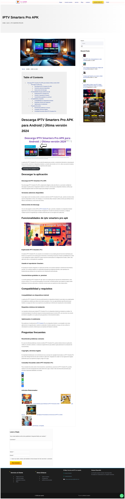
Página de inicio (20, 476)
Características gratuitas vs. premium (43, 97)
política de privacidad (47, 480)
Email (12, 455)
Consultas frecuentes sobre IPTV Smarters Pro (45, 111)
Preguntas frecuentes (36, 105)
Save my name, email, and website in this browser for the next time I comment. (32, 458)
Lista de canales (20, 478)
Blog (23, 69)
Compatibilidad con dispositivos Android (44, 100)
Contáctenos (45, 478)
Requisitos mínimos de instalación (42, 102)
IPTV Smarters (40, 323)
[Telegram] (48, 382)
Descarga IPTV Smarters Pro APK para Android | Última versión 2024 (43, 82)
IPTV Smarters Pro (44, 208)
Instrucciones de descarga (41, 90)
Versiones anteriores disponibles (42, 88)
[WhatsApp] (48, 380)
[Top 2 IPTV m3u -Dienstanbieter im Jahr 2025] (84, 57)
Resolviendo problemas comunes (42, 107)
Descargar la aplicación (36, 84)
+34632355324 (67, 476)
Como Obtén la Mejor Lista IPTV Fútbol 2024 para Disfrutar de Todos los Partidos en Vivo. (92, 86)
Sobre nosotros (45, 476)
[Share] (48, 386)
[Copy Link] (48, 384)
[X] (48, 375)
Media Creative (86, 495)
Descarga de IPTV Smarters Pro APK (43, 86)
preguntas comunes (20, 480)
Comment (13, 439)
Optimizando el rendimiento (41, 104)
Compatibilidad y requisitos (37, 98)
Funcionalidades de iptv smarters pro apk (40, 91)
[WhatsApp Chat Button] (122, 496)
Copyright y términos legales (41, 109)
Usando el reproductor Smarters (42, 95)
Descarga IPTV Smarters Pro (30, 168)
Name (12, 452)
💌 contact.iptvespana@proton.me (71, 479)
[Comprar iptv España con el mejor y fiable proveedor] (84, 74)
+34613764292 (67, 473)
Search (82, 40)
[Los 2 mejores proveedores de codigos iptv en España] (84, 66)
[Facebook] (48, 373)
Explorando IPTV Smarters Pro (42, 93)
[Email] (48, 378)
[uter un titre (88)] (47, 65)
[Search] (82, 46)
